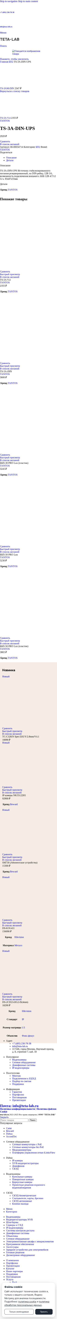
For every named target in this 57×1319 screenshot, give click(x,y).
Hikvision (19, 937)
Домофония (18, 1166)
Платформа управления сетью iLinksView (33, 1152)
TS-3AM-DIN (7, 88)
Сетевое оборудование (24, 1062)
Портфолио (18, 1094)
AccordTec (11, 1136)
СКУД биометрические (24, 1195)
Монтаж (16, 1075)
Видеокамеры (19, 1059)
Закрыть (4, 1117)
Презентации (19, 1100)
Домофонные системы (23, 1065)
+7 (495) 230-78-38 (7, 12)
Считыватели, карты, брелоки (27, 1198)
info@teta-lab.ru (6, 27)
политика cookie (27, 1301)
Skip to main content (28, 1)
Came (9, 1128)
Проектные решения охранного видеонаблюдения (28, 1186)
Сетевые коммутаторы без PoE (28, 1147)
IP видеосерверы (20, 1068)
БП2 (11, 61)
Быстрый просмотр (10, 274)
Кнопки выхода (20, 1203)
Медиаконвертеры (21, 1150)
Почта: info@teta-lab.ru (19, 1106)
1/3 (23, 1027)
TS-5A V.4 (5, 118)
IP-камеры (17, 1160)
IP (23, 1019)
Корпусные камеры (22, 1182)
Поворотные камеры (23, 1179)
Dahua (9, 1133)
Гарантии (17, 1092)
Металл (18, 945)
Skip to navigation (9, 1)
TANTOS (5, 120)
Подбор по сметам (21, 1081)
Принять (44, 1312)
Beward (14, 804)
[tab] (11, 157)
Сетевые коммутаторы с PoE (27, 1144)
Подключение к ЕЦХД (24, 1078)
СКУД (15, 1168)
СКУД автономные (22, 1201)
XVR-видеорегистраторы (25, 1163)
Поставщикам (19, 1097)
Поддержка (18, 1084)
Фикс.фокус (28, 1035)
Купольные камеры (22, 1176)
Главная (4, 61)
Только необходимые (19, 1312)
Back (14, 1282)
